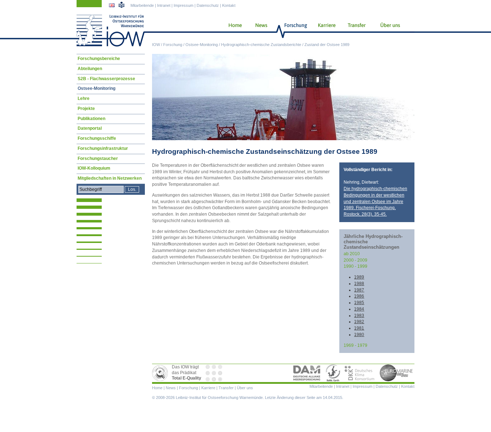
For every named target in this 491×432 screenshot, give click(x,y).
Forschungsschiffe (97, 138)
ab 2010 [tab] (352, 253)
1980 (359, 334)
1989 (359, 277)
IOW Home (111, 31)
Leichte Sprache (121, 4)
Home (232, 31)
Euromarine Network (396, 373)
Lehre (84, 98)
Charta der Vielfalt (215, 373)
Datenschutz (208, 5)
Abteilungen (90, 68)
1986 (359, 296)
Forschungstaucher (98, 158)
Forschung (172, 44)
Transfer (355, 31)
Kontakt (228, 5)
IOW (156, 44)
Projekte (86, 108)
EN (112, 6)
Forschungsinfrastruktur (103, 148)
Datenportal (90, 128)
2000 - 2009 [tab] (355, 260)
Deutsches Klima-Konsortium (359, 373)
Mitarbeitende (142, 5)
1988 (359, 283)
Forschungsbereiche (99, 58)
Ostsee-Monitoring (201, 44)
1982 (359, 321)
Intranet (163, 5)
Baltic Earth (332, 373)
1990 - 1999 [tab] (355, 266)
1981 (359, 328)
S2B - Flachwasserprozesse (106, 78)
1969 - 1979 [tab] (355, 345)
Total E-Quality (161, 373)
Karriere (324, 31)
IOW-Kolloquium (94, 168)
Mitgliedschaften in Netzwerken (110, 178)
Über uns (390, 31)
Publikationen (91, 118)
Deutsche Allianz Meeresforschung (307, 373)
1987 (359, 290)
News (260, 31)
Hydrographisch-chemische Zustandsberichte (261, 44)
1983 (359, 315)
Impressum (183, 5)
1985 (359, 302)
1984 (359, 309)
